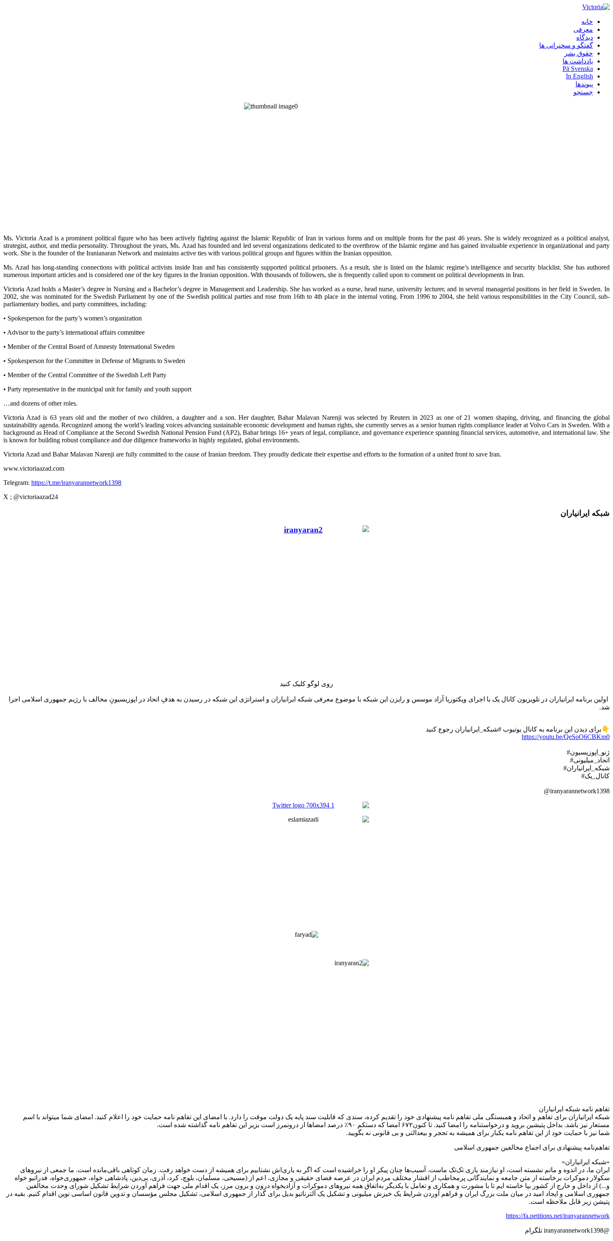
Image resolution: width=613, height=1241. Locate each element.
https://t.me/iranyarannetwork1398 (76, 482)
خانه (587, 21)
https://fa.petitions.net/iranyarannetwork (558, 1215)
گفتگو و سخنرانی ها (566, 45)
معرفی (583, 29)
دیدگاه (584, 37)
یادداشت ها (578, 61)
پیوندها (584, 84)
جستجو (583, 92)
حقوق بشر (578, 53)
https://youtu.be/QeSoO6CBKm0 (566, 736)
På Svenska (578, 68)
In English (579, 76)
